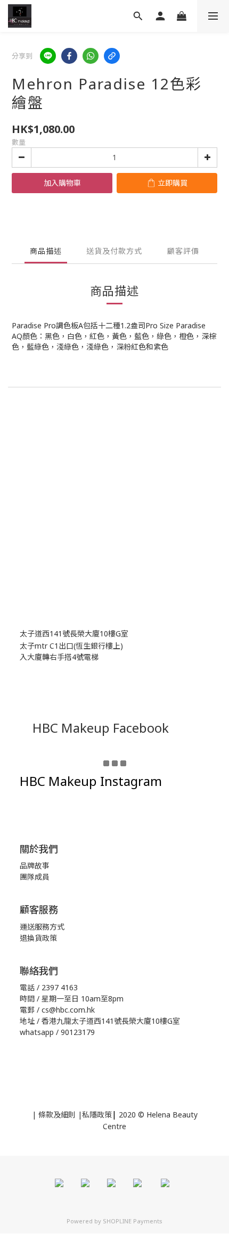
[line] (48, 56)
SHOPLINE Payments (132, 1221)
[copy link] (112, 56)
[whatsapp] (91, 56)
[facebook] (69, 56)
